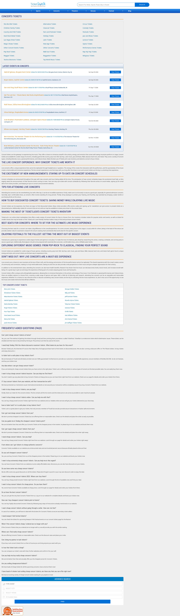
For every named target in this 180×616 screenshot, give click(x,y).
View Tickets (115, 72)
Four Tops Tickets (9, 311)
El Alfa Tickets (69, 311)
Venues (93, 11)
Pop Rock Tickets (9, 52)
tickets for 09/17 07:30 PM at (41, 96)
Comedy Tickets (88, 28)
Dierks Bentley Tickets (11, 304)
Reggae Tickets (9, 56)
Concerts (56, 11)
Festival (111, 11)
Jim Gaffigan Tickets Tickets (73, 323)
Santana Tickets (70, 308)
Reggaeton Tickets (49, 56)
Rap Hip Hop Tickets (90, 52)
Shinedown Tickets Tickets (12, 293)
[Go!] (142, 5)
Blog (129, 11)
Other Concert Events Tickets (14, 48)
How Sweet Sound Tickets (12, 315)
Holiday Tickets (48, 36)
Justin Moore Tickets (10, 323)
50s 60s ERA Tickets (10, 24)
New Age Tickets (49, 44)
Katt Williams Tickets (71, 315)
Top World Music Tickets (51, 60)
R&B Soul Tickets (49, 52)
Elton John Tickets (9, 289)
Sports (38, 11)
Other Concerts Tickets (51, 48)
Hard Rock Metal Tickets (12, 36)
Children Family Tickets (12, 28)
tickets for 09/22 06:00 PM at (40, 104)
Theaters (75, 11)
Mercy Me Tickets (9, 319)
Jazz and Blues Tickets (90, 36)
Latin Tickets (47, 40)
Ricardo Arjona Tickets (72, 300)
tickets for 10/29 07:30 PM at (35, 129)
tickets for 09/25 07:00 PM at (35, 112)
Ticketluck (51, 4)
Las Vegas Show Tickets (12, 40)
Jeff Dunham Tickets (71, 296)
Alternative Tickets (49, 24)
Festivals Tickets (88, 32)
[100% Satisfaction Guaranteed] (12, 611)
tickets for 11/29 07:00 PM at (40, 147)
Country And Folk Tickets (12, 32)
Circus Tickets (87, 24)
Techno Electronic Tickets (12, 60)
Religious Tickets (88, 56)
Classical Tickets (48, 28)
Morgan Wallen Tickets (72, 289)
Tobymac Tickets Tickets (72, 304)
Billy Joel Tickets (70, 293)
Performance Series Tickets (92, 48)
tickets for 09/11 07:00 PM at (35, 87)
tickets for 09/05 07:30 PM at (32, 80)
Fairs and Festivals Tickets (52, 32)
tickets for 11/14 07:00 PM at (41, 138)
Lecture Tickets (88, 40)
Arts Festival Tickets (71, 319)
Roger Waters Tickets (10, 308)
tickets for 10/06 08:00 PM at (42, 121)
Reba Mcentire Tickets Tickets (13, 296)
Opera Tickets (87, 44)
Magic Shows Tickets (11, 44)
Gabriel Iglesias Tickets (11, 300)
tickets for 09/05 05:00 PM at (38, 72)
